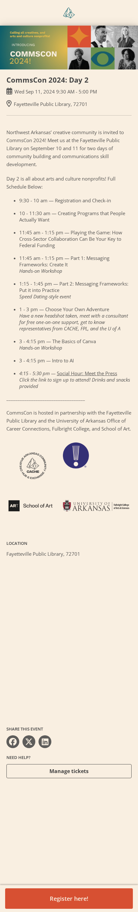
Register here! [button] (69, 898)
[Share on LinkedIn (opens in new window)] (45, 741)
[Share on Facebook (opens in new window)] (12, 741)
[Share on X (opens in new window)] (28, 741)
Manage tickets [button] (69, 771)
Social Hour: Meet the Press (87, 373)
